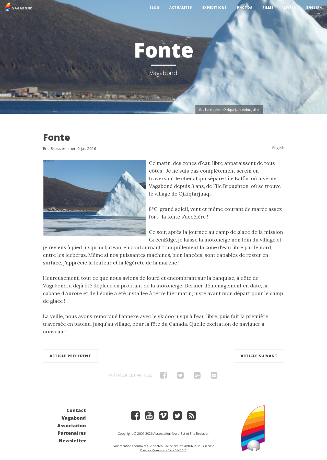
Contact (76, 410)
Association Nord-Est (169, 433)
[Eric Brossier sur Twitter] (177, 417)
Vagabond (74, 418)
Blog (154, 7)
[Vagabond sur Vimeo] (163, 417)
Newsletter (72, 441)
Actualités (180, 7)
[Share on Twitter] (180, 376)
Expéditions (214, 7)
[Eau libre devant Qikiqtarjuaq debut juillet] (94, 197)
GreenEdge (162, 239)
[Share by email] (214, 376)
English (314, 7)
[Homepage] (253, 427)
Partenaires (72, 433)
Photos (244, 7)
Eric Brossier (54, 148)
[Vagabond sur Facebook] (135, 417)
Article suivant (259, 355)
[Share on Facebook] (163, 376)
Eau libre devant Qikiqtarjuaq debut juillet (229, 109)
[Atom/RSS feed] (191, 417)
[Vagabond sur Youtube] (149, 417)
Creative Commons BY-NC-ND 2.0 (163, 450)
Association (71, 425)
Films (268, 7)
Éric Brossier (199, 433)
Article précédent (70, 355)
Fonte (56, 137)
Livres (290, 7)
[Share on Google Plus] (197, 376)
